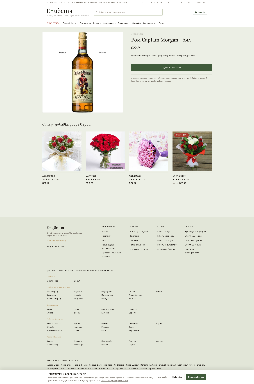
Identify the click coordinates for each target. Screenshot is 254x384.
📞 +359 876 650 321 (54, 2)
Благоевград (52, 344)
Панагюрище (107, 295)
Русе (103, 330)
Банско (50, 341)
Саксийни (136, 23)
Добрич (77, 312)
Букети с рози (164, 231)
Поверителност (137, 244)
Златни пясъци (108, 309)
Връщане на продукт (139, 249)
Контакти (107, 236)
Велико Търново (54, 323)
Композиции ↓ (109, 23)
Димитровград (54, 298)
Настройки (162, 377)
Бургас (113, 2)
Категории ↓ (149, 23)
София (94, 2)
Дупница (78, 341)
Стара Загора (135, 295)
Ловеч (76, 330)
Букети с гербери (165, 236)
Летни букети (69, 23)
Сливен (132, 291)
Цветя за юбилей (193, 244)
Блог (104, 240)
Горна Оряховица (54, 330)
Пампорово (106, 341)
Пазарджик (106, 291)
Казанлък (78, 291)
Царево (132, 312)
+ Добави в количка (171, 67)
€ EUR (159, 2)
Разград (105, 327)
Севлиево (133, 323)
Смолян (159, 341)
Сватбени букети (193, 240)
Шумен (159, 323)
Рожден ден (85, 23)
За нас (105, 231)
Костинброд (52, 281)
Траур (161, 23)
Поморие (133, 309)
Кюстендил (79, 344)
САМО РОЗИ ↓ (53, 23)
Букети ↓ (97, 23)
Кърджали (78, 298)
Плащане (134, 240)
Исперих (78, 327)
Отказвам (177, 377)
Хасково (132, 298)
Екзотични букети (166, 249)
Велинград (51, 295)
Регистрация (202, 2)
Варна (107, 2)
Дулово (77, 323)
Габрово (50, 327)
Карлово (77, 295)
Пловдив (101, 2)
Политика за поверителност (114, 380)
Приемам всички (196, 377)
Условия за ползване (139, 231)
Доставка (134, 236)
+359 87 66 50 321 (55, 246)
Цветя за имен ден (194, 236)
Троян (132, 327)
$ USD (170, 2)
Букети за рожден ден (195, 231)
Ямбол (159, 291)
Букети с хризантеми (167, 244)
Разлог (132, 344)
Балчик (50, 309)
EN (151, 2)
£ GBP (180, 2)
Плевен (104, 323)
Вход (189, 2)
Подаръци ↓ (123, 23)
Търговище (134, 330)
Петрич (132, 341)
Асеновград (52, 291)
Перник (104, 344)
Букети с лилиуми (165, 240)
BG (143, 2)
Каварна (105, 312)
